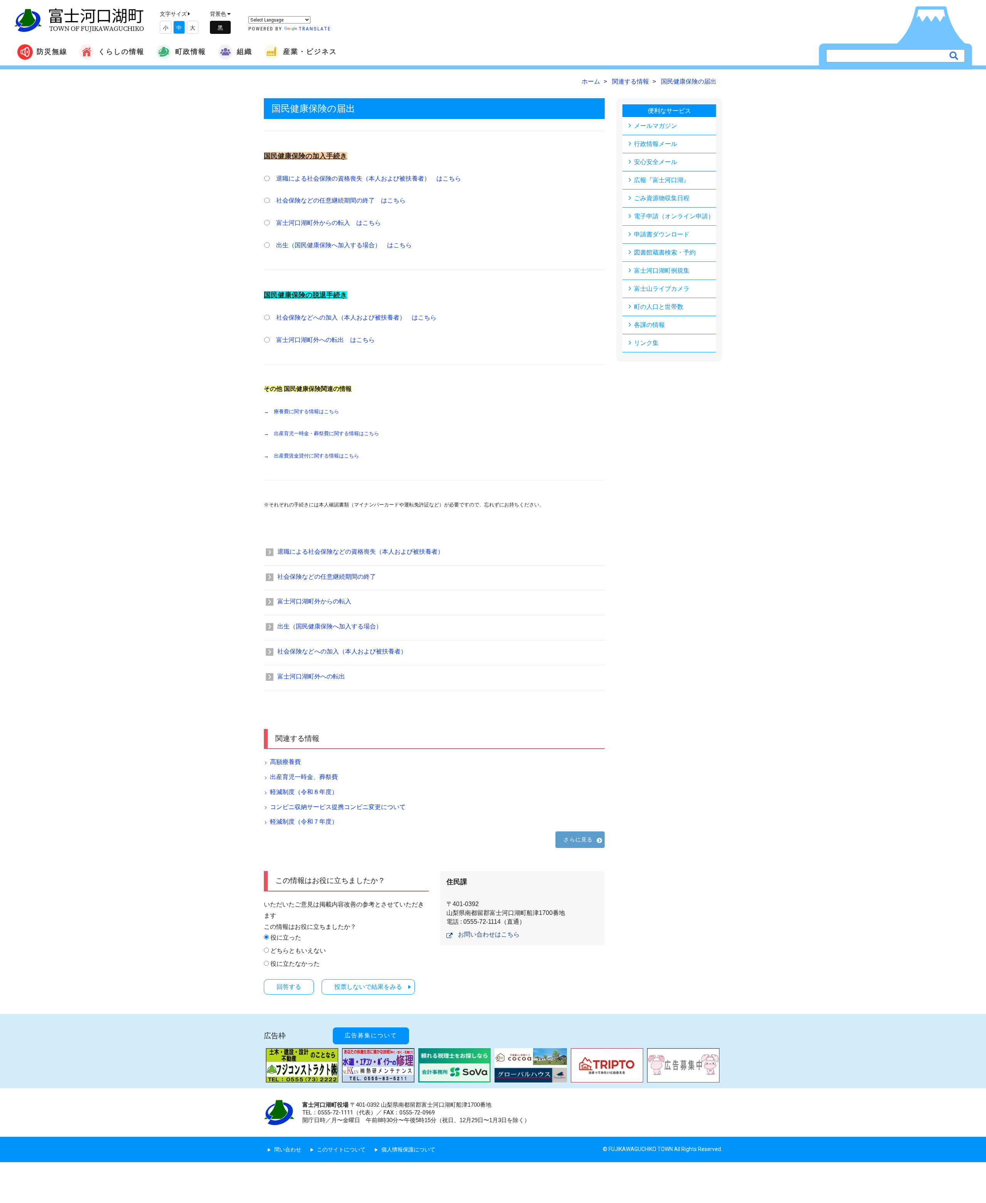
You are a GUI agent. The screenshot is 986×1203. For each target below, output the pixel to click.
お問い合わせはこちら (489, 934)
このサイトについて (341, 1149)
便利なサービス (669, 110)
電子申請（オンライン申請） (674, 216)
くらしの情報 (121, 51)
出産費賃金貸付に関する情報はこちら (316, 456)
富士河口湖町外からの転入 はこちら (328, 222)
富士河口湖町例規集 (661, 270)
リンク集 (646, 343)
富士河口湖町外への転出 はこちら (325, 340)
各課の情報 (649, 325)
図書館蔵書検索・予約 (665, 252)
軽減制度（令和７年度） (304, 821)
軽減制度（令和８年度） (304, 792)
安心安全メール (655, 162)
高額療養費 (285, 762)
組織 (244, 51)
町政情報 (190, 51)
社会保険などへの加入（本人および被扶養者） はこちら (356, 317)
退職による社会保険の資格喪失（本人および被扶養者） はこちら (368, 178)
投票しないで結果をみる (368, 987)
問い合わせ (287, 1149)
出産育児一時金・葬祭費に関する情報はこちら (326, 433)
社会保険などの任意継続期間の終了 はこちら (341, 200)
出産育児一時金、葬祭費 (304, 777)
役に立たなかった (295, 963)
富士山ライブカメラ (661, 288)
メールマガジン (655, 125)
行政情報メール (655, 144)
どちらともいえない (298, 950)
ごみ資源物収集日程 (661, 198)
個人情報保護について (408, 1149)
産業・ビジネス (310, 51)
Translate (314, 29)
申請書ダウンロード (661, 234)
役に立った (285, 937)
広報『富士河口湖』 (661, 180)
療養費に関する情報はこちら (306, 411)
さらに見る (578, 839)
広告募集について (371, 1035)
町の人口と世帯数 (658, 306)
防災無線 (52, 51)
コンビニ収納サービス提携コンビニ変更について (338, 807)
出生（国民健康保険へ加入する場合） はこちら (344, 245)
